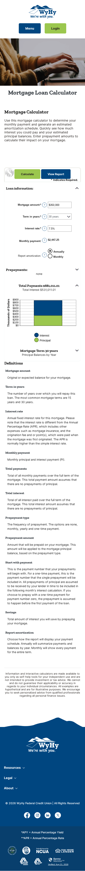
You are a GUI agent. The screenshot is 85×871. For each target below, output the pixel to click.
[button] (42, 188)
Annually (58, 251)
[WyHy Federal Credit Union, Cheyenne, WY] (42, 11)
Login (55, 28)
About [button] (8, 788)
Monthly (58, 256)
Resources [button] (12, 768)
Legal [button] (8, 778)
